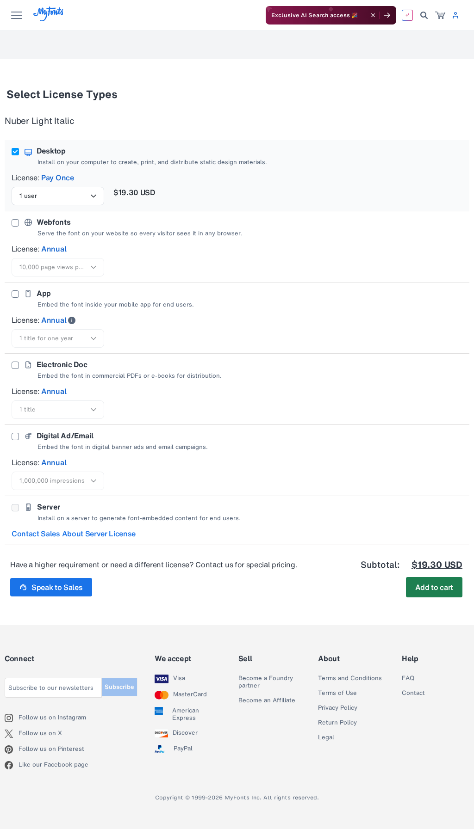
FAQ (408, 678)
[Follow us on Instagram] (12, 718)
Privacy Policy (337, 708)
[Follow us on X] (12, 734)
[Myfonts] (48, 19)
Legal (326, 737)
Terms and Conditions (350, 678)
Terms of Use (337, 693)
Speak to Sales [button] (57, 587)
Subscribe (119, 686)
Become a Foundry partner (265, 682)
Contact (413, 693)
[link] (440, 15)
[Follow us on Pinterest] (12, 749)
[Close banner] (373, 15)
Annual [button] (53, 248)
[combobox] (58, 196)
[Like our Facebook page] (12, 765)
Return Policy (337, 722)
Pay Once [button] (57, 177)
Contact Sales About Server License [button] (74, 533)
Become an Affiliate (266, 700)
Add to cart (434, 587)
